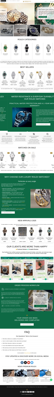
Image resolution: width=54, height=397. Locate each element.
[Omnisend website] (27, 207)
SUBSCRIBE (35, 201)
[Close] (41, 189)
